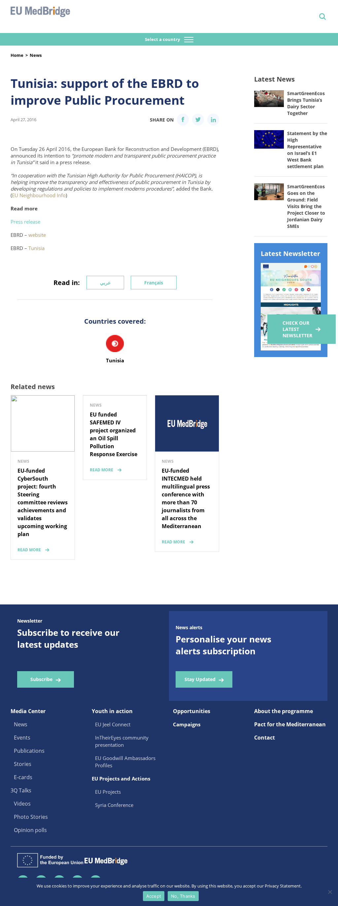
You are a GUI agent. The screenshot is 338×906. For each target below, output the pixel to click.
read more (29, 550)
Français (153, 282)
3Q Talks (21, 790)
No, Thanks (183, 896)
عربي (105, 282)
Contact (264, 737)
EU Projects (108, 791)
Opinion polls (30, 830)
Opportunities (191, 711)
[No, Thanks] (329, 891)
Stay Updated (200, 679)
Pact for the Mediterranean (290, 724)
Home (17, 55)
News (36, 55)
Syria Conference (114, 805)
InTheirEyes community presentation (122, 741)
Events (22, 737)
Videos (22, 803)
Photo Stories (31, 816)
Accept (153, 896)
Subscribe (41, 679)
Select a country (163, 39)
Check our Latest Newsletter (297, 329)
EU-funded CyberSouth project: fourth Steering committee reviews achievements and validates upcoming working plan (42, 502)
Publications (29, 750)
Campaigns (186, 724)
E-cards (23, 777)
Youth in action (112, 711)
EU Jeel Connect (112, 724)
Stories (22, 764)
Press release (25, 221)
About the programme (283, 711)
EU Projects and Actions (121, 778)
